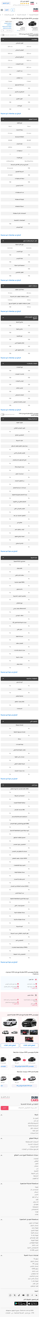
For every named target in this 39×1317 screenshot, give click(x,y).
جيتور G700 (35, 1269)
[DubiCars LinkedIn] (36, 1295)
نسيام (36, 1192)
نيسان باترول (34, 1225)
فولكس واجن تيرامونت (6, 26)
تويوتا (36, 1187)
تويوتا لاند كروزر (33, 1223)
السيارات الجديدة (33, 1144)
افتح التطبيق (6, 3)
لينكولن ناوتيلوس (7, 23)
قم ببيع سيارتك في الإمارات (30, 1149)
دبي (37, 1168)
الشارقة (35, 1176)
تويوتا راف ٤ (34, 1281)
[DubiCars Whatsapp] (10, 1295)
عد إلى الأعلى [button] (6, 1097)
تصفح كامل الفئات (29, 1045)
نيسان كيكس (34, 1266)
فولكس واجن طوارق (7, 28)
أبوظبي (36, 1161)
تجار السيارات (34, 1133)
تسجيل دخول (34, 1128)
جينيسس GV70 (35, 27)
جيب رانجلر (35, 1245)
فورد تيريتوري (34, 1286)
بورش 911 (35, 1264)
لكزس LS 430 (34, 1250)
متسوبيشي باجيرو (32, 1248)
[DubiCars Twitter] (15, 1295)
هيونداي (36, 1204)
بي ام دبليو (35, 1197)
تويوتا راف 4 (34, 1235)
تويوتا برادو (35, 1228)
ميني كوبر (35, 1284)
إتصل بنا (35, 1118)
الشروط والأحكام (33, 1123)
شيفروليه (35, 1207)
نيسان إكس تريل (33, 1279)
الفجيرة (36, 1171)
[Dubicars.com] (34, 1098)
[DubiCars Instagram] (28, 1295)
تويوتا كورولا (34, 1240)
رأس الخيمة (34, 1173)
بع (12, 10)
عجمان (36, 1166)
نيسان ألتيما (34, 1233)
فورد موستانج (34, 1238)
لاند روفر (35, 1202)
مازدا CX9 (23, 27)
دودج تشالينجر (34, 1276)
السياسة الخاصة (33, 1126)
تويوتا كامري (34, 1230)
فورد (37, 1199)
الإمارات (36, 1159)
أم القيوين (35, 1178)
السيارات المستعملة (32, 1142)
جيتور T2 (36, 1259)
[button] (37, 3)
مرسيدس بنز (34, 1190)
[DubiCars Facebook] (32, 1295)
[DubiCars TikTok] (19, 1295)
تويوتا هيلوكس (33, 1243)
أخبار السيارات (34, 1147)
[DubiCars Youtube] (23, 1295)
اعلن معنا (35, 1131)
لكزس (36, 1194)
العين (36, 1164)
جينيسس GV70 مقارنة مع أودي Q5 (24, 1066)
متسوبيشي (34, 1209)
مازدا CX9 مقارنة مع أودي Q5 (24, 1085)
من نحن (36, 1121)
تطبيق (6, 10)
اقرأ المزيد (34, 988)
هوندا (36, 1212)
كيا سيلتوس (34, 1274)
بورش (36, 1214)
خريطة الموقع (33, 1138)
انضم (4, 1108)
